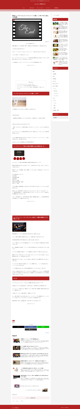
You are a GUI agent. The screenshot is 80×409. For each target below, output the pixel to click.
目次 (29, 82)
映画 (13, 320)
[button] (31, 329)
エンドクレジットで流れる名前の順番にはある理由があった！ (28, 85)
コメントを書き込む (31, 397)
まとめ (19, 88)
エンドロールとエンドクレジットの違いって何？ (26, 84)
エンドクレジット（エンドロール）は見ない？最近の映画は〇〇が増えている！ (31, 87)
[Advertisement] (30, 72)
